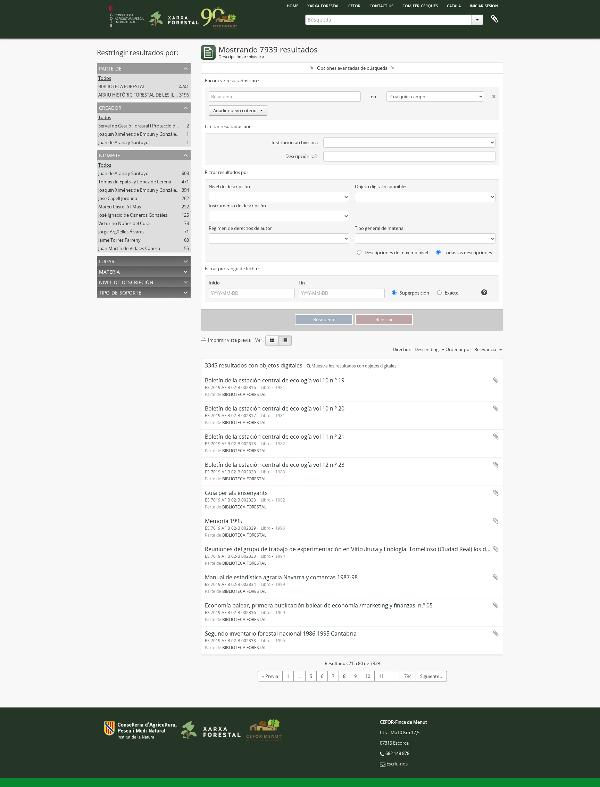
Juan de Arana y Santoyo (123, 142)
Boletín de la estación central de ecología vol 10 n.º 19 (274, 380)
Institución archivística (295, 142)
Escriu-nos (397, 764)
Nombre (109, 154)
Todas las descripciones (467, 252)
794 (407, 676)
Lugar (107, 260)
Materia (109, 271)
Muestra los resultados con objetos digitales (353, 366)
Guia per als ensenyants (236, 493)
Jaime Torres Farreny (119, 240)
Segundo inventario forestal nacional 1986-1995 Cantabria (281, 633)
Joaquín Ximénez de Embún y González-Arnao (145, 134)
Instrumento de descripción (237, 205)
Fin (302, 283)
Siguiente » (431, 676)
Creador (110, 107)
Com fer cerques (420, 5)
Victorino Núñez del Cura (124, 223)
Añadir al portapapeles (495, 380)
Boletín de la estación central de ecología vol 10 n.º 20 (274, 408)
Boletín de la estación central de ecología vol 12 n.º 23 (274, 465)
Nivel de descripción (126, 281)
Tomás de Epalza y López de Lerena (134, 182)
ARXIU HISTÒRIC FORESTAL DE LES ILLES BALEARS (149, 95)
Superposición (414, 293)
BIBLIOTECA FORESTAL (121, 86)
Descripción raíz (301, 156)
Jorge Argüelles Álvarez (121, 232)
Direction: (402, 349)
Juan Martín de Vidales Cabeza (129, 248)
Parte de (110, 68)
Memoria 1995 (223, 521)
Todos (104, 78)
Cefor (354, 5)
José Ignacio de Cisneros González (132, 215)
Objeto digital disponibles (381, 186)
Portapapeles (494, 19)
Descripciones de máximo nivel (396, 252)
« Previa (270, 676)
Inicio (214, 283)
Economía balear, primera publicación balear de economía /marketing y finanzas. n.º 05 (319, 605)
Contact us (381, 5)
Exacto (451, 293)
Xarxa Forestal (323, 5)
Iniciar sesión (484, 5)
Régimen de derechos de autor (240, 228)
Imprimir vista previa (229, 340)
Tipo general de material (380, 228)
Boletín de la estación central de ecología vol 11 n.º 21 (274, 436)
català (454, 5)
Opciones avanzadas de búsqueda (352, 68)
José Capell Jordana (117, 198)
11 (381, 676)
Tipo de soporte (120, 292)
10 (367, 676)
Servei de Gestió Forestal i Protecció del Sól (142, 126)
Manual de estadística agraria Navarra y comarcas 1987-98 (281, 577)
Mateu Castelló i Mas (119, 207)
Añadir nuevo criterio (235, 110)
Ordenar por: (458, 349)
